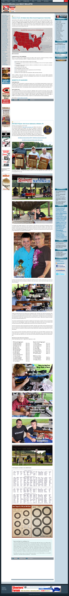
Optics (57, 33)
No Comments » (30, 558)
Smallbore (58, 236)
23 (57, 48)
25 (60, 48)
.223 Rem (61, 208)
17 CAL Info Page (5, 29)
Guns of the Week (5, 19)
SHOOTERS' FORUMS (60, 261)
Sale (65, 231)
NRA (57, 227)
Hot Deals (57, 29)
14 (64, 46)
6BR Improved (4, 27)
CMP (65, 218)
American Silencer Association (22, 97)
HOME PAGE (58, 260)
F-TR (65, 222)
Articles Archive (4, 20)
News (26, 99)
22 (55, 48)
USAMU (62, 238)
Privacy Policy (4, 589)
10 (58, 46)
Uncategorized (58, 39)
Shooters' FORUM (5, 16)
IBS (61, 225)
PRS (59, 228)
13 (63, 46)
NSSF (60, 227)
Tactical (57, 37)
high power (59, 223)
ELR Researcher (58, 197)
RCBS (62, 228)
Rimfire (62, 231)
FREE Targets (4, 46)
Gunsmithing (58, 26)
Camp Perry (59, 218)
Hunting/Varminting (22, 99)
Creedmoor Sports (60, 219)
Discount (61, 220)
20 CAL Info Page (5, 30)
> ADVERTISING (5, 64)
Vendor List (4, 57)
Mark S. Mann (58, 201)
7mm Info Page (4, 43)
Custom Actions (4, 53)
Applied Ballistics (59, 211)
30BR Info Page (4, 34)
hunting (58, 225)
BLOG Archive (4, 22)
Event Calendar (4, 60)
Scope (57, 233)
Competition (21, 558)
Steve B (57, 191)
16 (57, 47)
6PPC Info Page (4, 36)
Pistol (57, 228)
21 (64, 47)
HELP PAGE (4, 61)
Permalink (15, 99)
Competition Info (4, 23)
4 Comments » (32, 99)
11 (60, 46)
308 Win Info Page (5, 44)
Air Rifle (62, 209)
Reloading (57, 34)
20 (63, 47)
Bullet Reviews (4, 50)
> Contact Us (4, 63)
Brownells (58, 216)
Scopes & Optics (5, 56)
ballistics (58, 213)
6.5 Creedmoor (60, 208)
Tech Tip (57, 38)
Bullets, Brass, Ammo (59, 23)
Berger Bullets (59, 214)
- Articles (57, 21)
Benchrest (63, 213)
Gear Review (58, 25)
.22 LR (57, 208)
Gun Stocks (4, 54)
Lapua (63, 225)
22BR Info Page (4, 33)
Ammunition (61, 210)
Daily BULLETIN (5, 17)
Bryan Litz (64, 216)
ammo (57, 210)
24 (58, 48)
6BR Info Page (4, 26)
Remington (58, 231)
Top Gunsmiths (4, 47)
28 (64, 48)
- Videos (57, 22)
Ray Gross (57, 196)
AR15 (64, 211)
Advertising (3, 587)
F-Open (61, 222)
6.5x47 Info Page (5, 40)
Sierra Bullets (61, 235)
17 (58, 47)
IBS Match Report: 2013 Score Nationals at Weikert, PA (28, 123)
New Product (58, 31)
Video (65, 237)
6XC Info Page (4, 37)
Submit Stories (4, 588)
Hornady (64, 223)
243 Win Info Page (5, 39)
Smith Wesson (63, 236)
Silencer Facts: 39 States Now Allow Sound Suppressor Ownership (31, 18)
